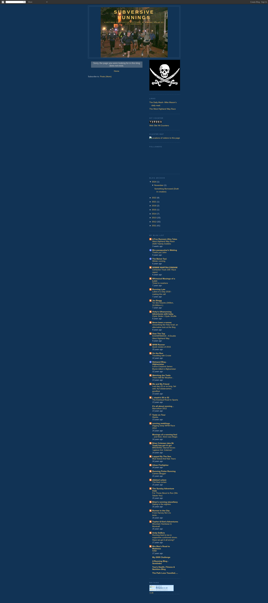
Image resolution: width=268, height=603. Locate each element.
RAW (154, 551)
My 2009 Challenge (161, 557)
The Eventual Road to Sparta (165, 400)
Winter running (158, 261)
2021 (154, 202)
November (158, 185)
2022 (154, 198)
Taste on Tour (158, 415)
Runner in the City (161, 510)
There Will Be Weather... (163, 378)
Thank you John (159, 252)
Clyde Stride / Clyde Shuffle (164, 316)
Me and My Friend (160, 384)
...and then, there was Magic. (165, 437)
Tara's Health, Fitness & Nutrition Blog (163, 568)
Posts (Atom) (106, 76)
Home (116, 71)
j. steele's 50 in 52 (160, 397)
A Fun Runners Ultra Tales (164, 239)
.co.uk (162, 588)
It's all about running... (163, 406)
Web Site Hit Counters (159, 125)
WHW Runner (158, 345)
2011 (154, 225)
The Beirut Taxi (159, 259)
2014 (154, 214)
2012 (154, 222)
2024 (154, 182)
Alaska (155, 417)
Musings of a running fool (164, 434)
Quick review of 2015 (161, 347)
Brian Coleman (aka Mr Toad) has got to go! (163, 444)
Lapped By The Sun (161, 456)
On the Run (157, 353)
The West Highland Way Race (162, 109)
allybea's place (159, 480)
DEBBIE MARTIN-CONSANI (164, 267)
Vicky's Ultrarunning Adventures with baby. (163, 313)
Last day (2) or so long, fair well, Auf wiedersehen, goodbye (164, 388)
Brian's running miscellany (165, 502)
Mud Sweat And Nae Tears (164, 459)
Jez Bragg (157, 300)
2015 (154, 210)
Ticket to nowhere (160, 283)
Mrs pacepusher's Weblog (164, 250)
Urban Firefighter (160, 465)
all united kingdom (162, 590)
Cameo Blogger (159, 473)
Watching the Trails (161, 375)
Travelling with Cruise (161, 356)
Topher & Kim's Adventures (165, 522)
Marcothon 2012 (159, 408)
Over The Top (158, 333)
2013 (154, 217)
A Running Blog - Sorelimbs (160, 562)
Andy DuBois (158, 533)
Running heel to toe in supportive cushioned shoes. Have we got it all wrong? (165, 537)
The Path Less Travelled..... (165, 573)
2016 (154, 205)
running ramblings (161, 423)
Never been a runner (162, 322)
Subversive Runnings (134, 14)
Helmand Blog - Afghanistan (159, 363)
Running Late (158, 289)
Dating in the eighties (161, 504)
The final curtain (159, 482)
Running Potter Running (164, 471)
